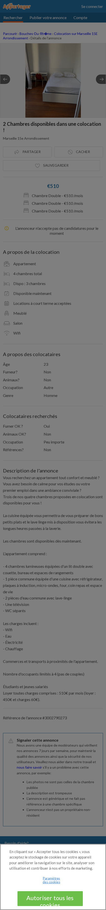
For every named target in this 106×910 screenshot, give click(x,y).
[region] (53, 877)
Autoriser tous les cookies (49, 900)
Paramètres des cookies (51, 880)
